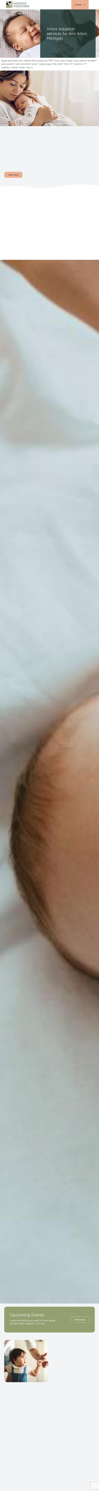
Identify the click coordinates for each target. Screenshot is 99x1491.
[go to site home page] (17, 4)
